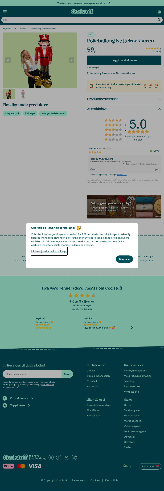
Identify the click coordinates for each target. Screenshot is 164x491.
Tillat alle (124, 259)
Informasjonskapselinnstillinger (49, 251)
